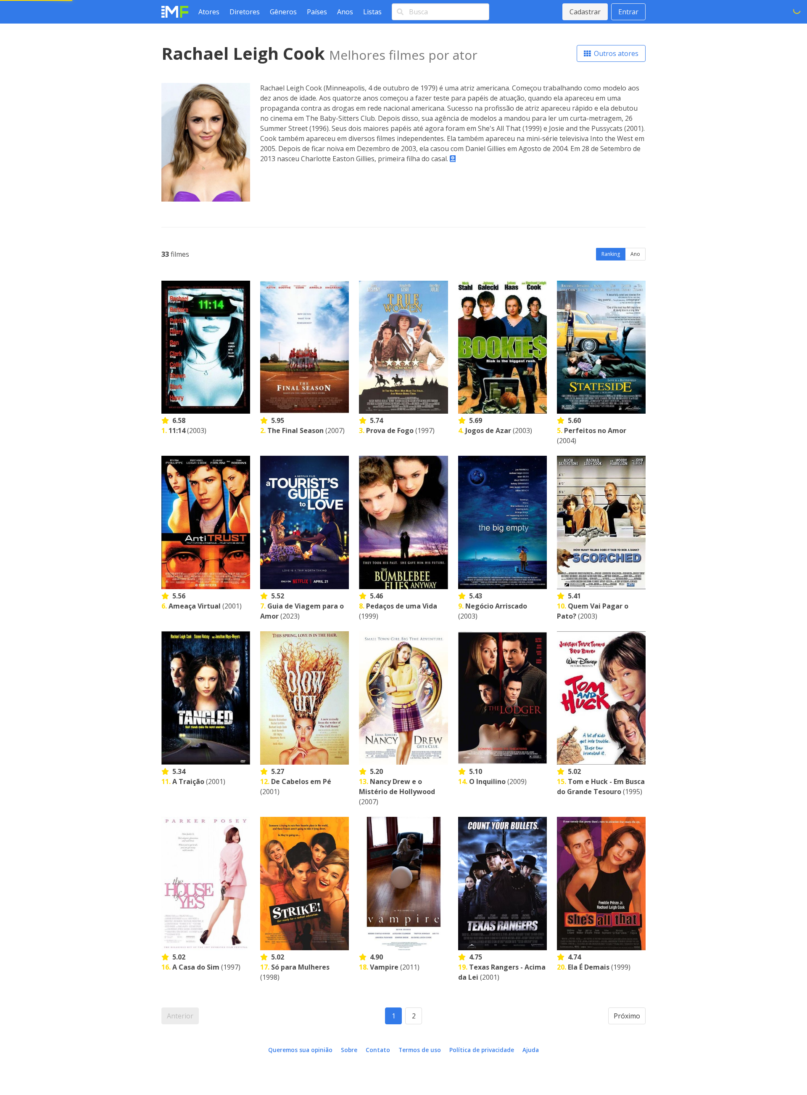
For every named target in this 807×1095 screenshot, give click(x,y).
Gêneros (283, 11)
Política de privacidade (481, 1050)
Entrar (628, 11)
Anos (345, 11)
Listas (372, 11)
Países (317, 11)
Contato (378, 1050)
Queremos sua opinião (300, 1050)
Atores (208, 11)
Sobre (349, 1050)
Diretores (244, 11)
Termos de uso (419, 1050)
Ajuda (530, 1050)
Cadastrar (585, 11)
